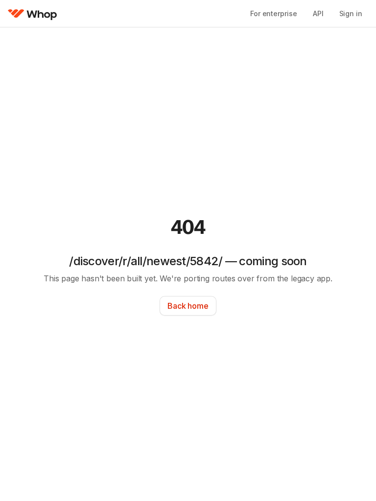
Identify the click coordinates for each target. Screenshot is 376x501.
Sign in (350, 13)
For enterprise (273, 13)
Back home (187, 306)
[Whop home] (32, 13)
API (318, 13)
